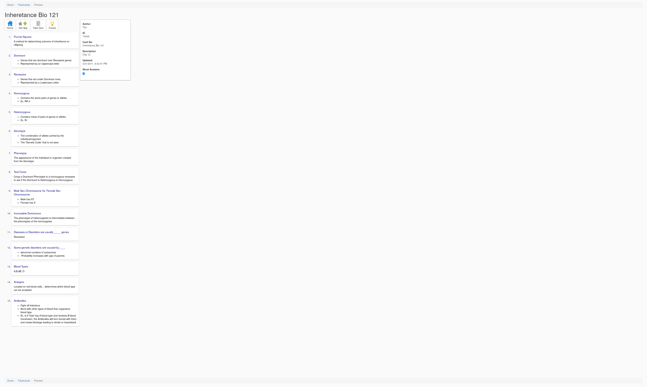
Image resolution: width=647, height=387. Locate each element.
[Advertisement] (107, 113)
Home (10, 4)
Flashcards (24, 4)
